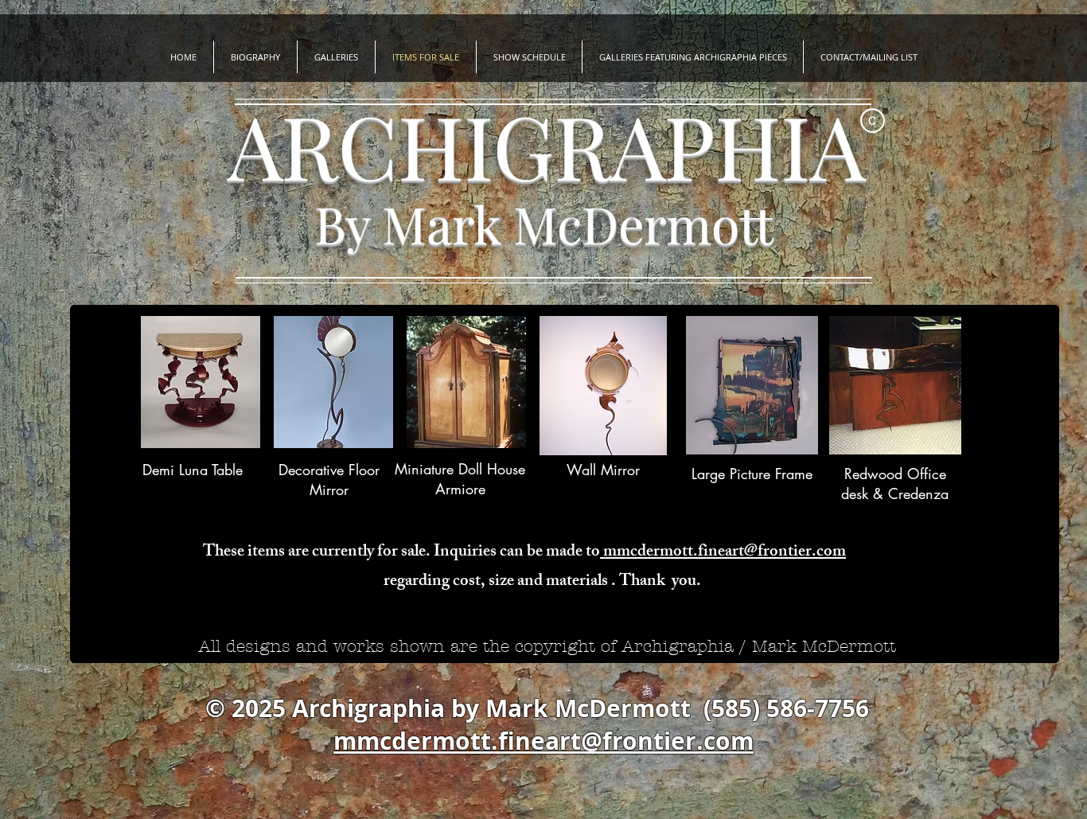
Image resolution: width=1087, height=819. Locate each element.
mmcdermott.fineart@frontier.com (723, 552)
